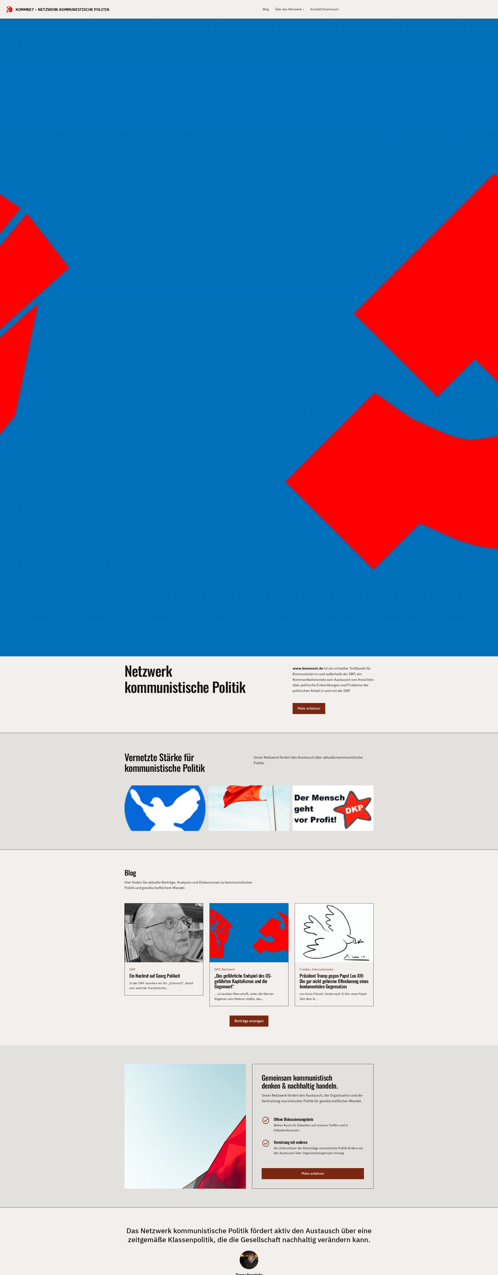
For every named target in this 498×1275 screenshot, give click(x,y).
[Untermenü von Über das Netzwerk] (303, 9)
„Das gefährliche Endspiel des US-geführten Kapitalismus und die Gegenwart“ (243, 981)
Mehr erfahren (309, 708)
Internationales (323, 969)
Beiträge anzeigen (249, 1021)
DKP (132, 969)
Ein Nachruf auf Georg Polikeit (154, 975)
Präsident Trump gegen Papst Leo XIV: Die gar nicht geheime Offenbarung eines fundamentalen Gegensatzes (334, 981)
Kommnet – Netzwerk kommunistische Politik (63, 9)
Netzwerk (228, 969)
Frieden (305, 969)
